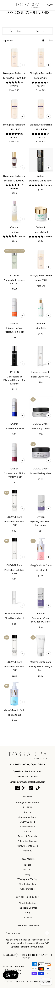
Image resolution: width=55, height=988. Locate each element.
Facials (27, 865)
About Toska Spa (27, 903)
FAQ (27, 912)
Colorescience (27, 826)
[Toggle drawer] (4, 5)
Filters (18, 30)
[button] (13, 82)
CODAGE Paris (27, 822)
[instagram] (24, 788)
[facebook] (17, 788)
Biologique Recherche (27, 802)
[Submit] (47, 933)
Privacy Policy (13, 969)
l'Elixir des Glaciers (27, 841)
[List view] (51, 40)
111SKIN (27, 807)
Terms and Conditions (14, 966)
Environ (28, 831)
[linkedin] (31, 788)
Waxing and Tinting (27, 879)
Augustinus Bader (27, 817)
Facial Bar (27, 869)
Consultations (27, 889)
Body (27, 874)
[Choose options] (22, 65)
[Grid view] (43, 40)
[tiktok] (37, 788)
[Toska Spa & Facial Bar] (27, 5)
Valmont (27, 850)
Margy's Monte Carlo (27, 846)
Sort (38, 30)
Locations (27, 917)
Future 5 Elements (27, 836)
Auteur (27, 812)
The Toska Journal (27, 908)
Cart (50, 5)
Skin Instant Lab (27, 884)
